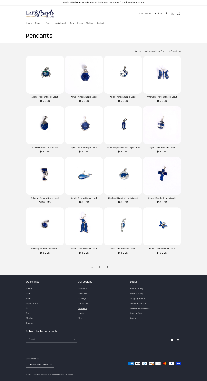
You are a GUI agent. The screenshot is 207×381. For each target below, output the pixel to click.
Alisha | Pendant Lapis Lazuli (45, 97)
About (29, 298)
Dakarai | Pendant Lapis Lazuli (45, 198)
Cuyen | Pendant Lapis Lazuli (162, 148)
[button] (38, 23)
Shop (28, 293)
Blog (28, 308)
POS (49, 374)
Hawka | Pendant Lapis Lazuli (45, 249)
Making (29, 318)
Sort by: (138, 51)
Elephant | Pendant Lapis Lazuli (123, 198)
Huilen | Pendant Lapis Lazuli (84, 249)
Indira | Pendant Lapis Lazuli (162, 249)
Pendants (82, 308)
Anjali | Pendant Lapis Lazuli (123, 97)
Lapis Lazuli (32, 303)
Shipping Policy (137, 298)
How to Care (136, 313)
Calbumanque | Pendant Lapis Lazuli (123, 148)
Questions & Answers (140, 308)
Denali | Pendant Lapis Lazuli (84, 198)
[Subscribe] (73, 339)
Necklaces (83, 303)
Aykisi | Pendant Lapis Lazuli (84, 148)
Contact (30, 323)
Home (29, 288)
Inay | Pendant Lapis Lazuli (123, 249)
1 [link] (92, 267)
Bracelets (82, 288)
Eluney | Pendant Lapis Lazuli (161, 198)
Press (29, 313)
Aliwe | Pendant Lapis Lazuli (84, 97)
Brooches (82, 293)
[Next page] (115, 267)
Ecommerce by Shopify (64, 374)
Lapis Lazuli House (40, 374)
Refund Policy (136, 288)
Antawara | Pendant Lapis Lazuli (162, 97)
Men (80, 318)
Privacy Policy (136, 293)
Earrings (82, 298)
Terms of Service (138, 303)
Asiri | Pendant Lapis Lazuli (45, 148)
